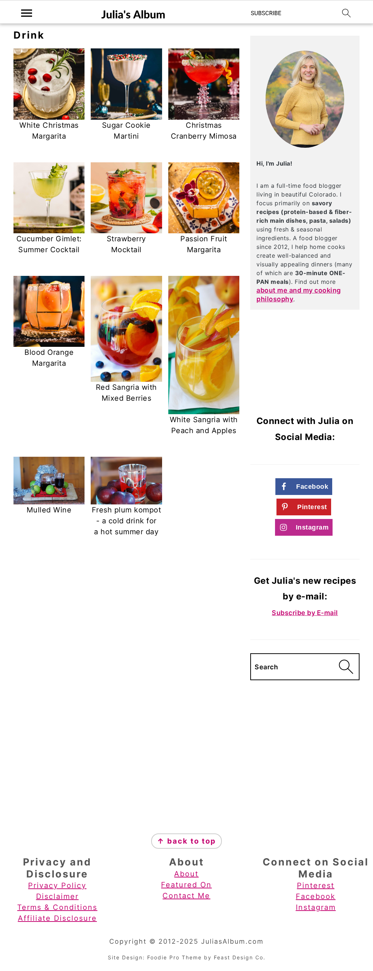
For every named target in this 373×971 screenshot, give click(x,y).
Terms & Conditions (57, 907)
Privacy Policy (57, 885)
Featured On (186, 884)
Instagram (316, 907)
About (186, 873)
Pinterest (315, 885)
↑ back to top (186, 841)
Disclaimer (57, 896)
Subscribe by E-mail (305, 613)
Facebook (315, 896)
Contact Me (186, 895)
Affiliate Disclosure (57, 918)
